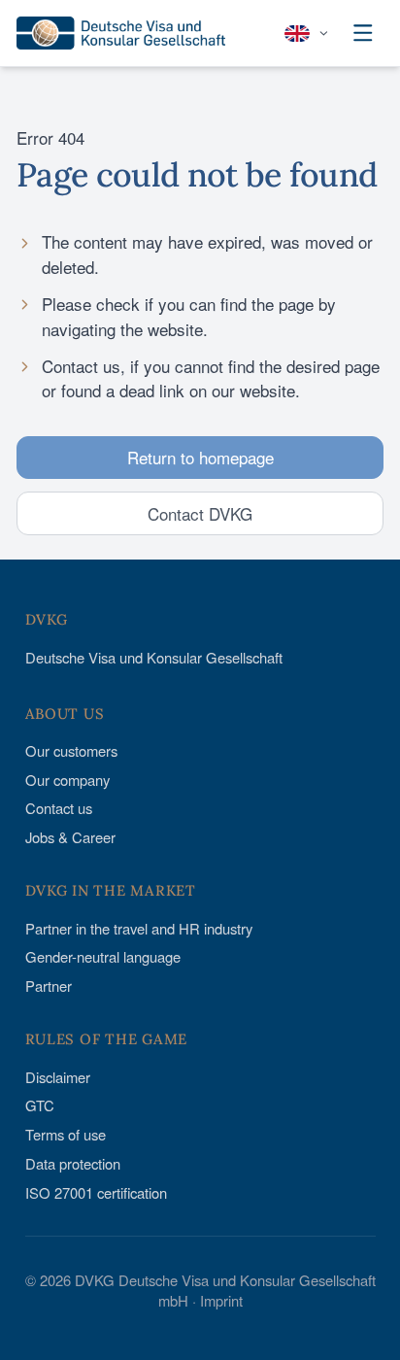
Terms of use (65, 1134)
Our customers (71, 750)
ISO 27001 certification (96, 1192)
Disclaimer (57, 1077)
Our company (67, 779)
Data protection (72, 1163)
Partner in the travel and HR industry (138, 928)
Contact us (58, 808)
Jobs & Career (70, 837)
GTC (39, 1105)
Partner (48, 985)
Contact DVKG (200, 513)
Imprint (221, 1300)
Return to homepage (200, 457)
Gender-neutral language (103, 956)
